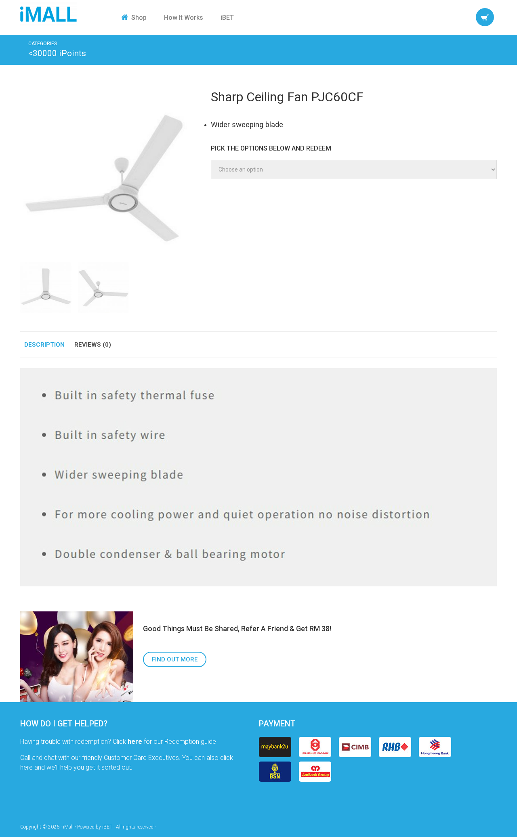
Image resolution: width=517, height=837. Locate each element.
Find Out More (175, 659)
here (135, 741)
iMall (48, 14)
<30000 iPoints (57, 53)
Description (44, 344)
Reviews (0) (92, 344)
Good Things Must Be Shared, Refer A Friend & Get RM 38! (237, 628)
